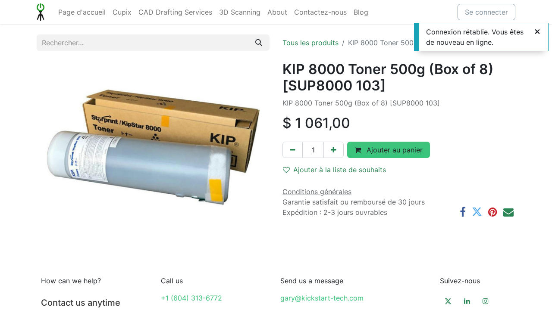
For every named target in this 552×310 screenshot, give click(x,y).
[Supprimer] (292, 150)
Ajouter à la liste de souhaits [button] (339, 169)
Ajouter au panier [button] (393, 150)
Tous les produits (310, 42)
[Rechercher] (259, 42)
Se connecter (486, 12)
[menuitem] (82, 12)
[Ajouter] (333, 150)
